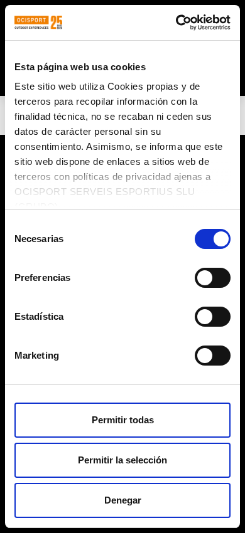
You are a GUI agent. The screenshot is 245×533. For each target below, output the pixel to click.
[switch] (213, 278)
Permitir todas (123, 419)
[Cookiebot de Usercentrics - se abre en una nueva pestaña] (176, 22)
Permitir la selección (122, 460)
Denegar (122, 500)
